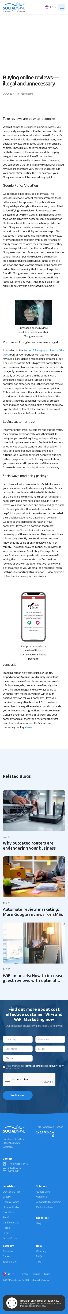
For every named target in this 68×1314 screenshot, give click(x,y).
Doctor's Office (12, 1191)
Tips (38, 1261)
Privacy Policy (57, 1065)
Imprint (36, 1273)
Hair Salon (8, 1212)
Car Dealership (11, 1222)
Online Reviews (44, 1207)
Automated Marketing (48, 1201)
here (29, 727)
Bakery (6, 1196)
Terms (47, 1273)
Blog (38, 1223)
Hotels (6, 1227)
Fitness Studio (11, 1207)
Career (7, 1256)
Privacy (24, 1273)
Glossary (41, 1251)
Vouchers (41, 1196)
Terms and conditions (35, 1065)
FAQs (39, 1256)
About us (8, 1251)
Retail (6, 1217)
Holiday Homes (11, 1201)
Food (6, 1232)
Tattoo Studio (10, 1238)
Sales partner (10, 1261)
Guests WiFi (43, 1191)
